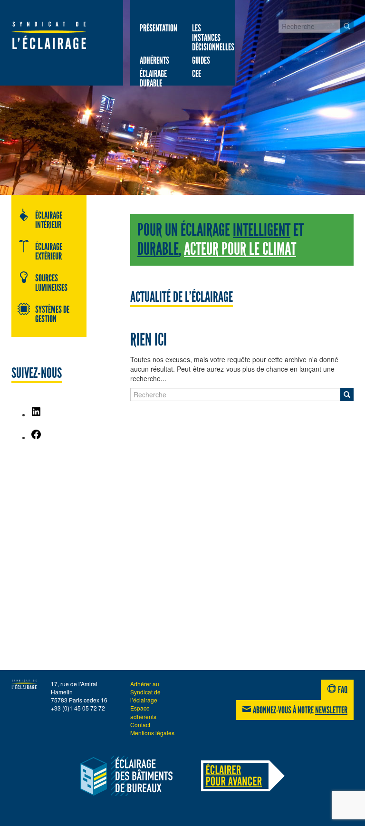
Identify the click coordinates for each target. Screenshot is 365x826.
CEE (196, 73)
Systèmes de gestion (52, 314)
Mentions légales (152, 733)
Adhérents (154, 60)
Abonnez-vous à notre (299, 710)
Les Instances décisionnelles (213, 37)
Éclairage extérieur (48, 251)
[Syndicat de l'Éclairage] (48, 35)
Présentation (158, 28)
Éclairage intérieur (48, 220)
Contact (140, 724)
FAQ (341, 689)
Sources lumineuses (51, 282)
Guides (201, 60)
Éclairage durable (153, 78)
